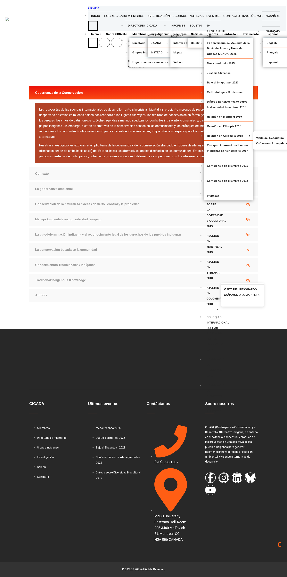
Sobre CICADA (114, 16)
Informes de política (178, 31)
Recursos (178, 16)
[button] (143, 92)
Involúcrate (252, 16)
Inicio (95, 16)
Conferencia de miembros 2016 (214, 367)
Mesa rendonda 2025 (221, 63)
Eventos (213, 16)
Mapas (177, 52)
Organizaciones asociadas (150, 62)
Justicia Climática (219, 72)
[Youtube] (210, 490)
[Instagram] (223, 477)
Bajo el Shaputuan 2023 (223, 82)
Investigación (157, 16)
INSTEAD (153, 35)
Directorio (136, 25)
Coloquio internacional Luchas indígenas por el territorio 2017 (214, 333)
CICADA (93, 8)
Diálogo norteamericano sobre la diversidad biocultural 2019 (214, 210)
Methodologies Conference (225, 92)
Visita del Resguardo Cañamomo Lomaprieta (241, 292)
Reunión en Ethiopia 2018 (213, 270)
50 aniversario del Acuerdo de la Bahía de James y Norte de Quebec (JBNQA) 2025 (228, 48)
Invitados (214, 411)
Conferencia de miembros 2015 (214, 393)
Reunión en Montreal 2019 (214, 244)
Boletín (196, 25)
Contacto (231, 16)
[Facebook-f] (210, 477)
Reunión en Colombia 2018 (214, 296)
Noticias (197, 16)
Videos (178, 62)
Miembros (136, 16)
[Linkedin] (237, 477)
